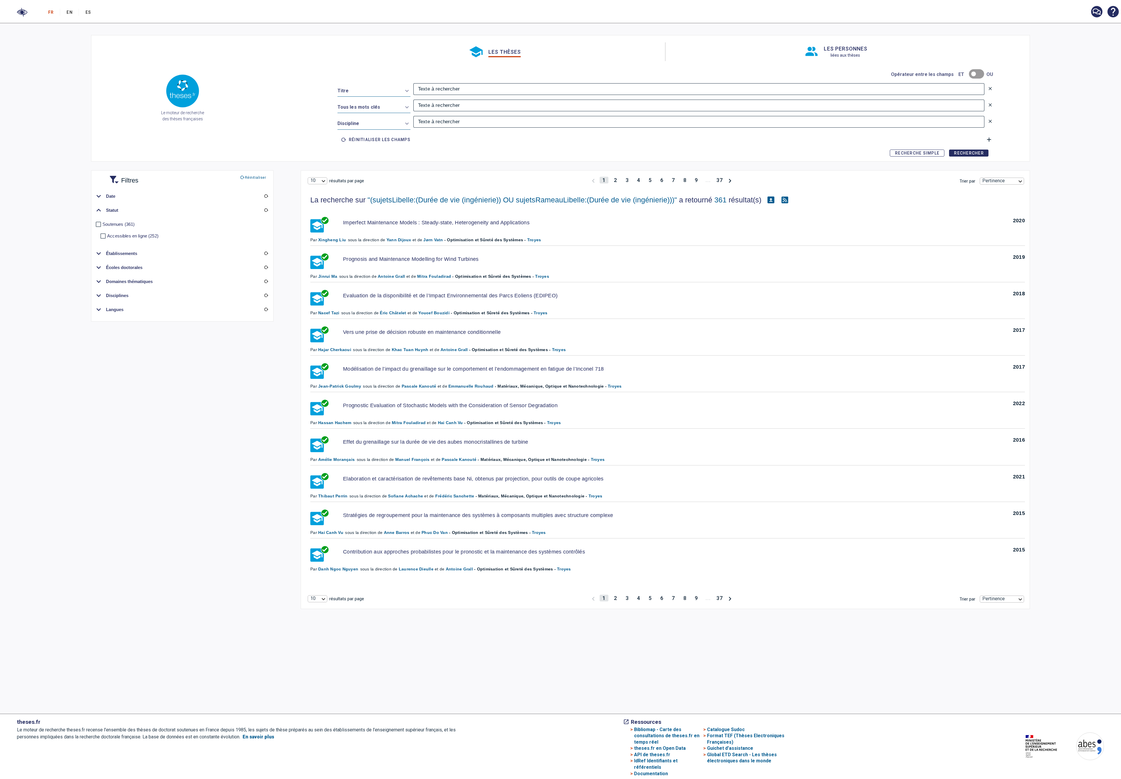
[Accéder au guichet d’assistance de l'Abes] (1096, 12)
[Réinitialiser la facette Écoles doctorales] (266, 267)
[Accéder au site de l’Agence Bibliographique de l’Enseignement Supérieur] (1084, 747)
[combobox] (373, 89)
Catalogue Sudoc (726, 729)
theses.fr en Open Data (660, 748)
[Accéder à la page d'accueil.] (182, 92)
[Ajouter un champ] (989, 140)
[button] (22, 12)
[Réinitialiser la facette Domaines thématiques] (266, 281)
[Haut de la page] (1059, 759)
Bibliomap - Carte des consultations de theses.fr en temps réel (666, 736)
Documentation (651, 773)
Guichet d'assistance (730, 748)
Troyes (534, 239)
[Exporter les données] (771, 200)
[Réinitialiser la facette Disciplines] (266, 296)
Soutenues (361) (118, 224)
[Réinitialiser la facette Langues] (266, 310)
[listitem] (1096, 12)
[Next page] (730, 180)
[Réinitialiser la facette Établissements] (266, 253)
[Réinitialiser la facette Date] (266, 196)
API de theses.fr (652, 754)
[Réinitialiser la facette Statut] (266, 210)
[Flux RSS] (785, 200)
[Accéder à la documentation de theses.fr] (1113, 12)
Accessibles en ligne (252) (133, 235)
